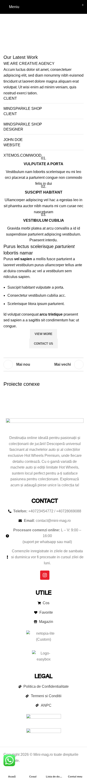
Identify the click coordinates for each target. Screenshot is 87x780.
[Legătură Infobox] (43, 172)
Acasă (16, 32)
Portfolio (33, 32)
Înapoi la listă (43, 364)
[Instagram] (44, 575)
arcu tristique (51, 314)
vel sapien (23, 259)
